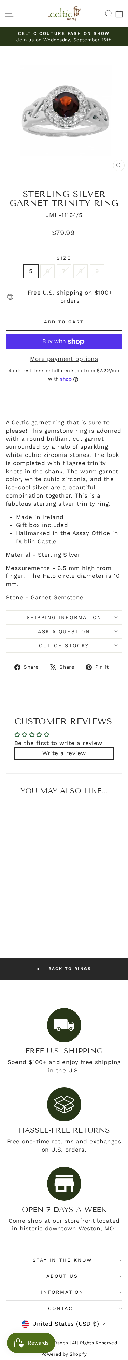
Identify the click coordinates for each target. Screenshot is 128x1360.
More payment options (64, 358)
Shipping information (64, 617)
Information (62, 1292)
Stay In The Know (62, 1260)
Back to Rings (68, 968)
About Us (62, 1276)
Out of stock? (64, 645)
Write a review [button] (64, 753)
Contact (62, 1308)
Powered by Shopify (64, 1354)
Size (64, 258)
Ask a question (64, 631)
